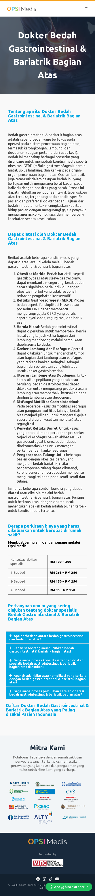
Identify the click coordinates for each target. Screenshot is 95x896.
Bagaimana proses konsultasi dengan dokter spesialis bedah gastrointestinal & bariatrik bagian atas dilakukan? (46, 663)
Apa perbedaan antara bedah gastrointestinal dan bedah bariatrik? (46, 637)
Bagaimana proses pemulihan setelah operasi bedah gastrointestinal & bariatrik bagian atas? (46, 692)
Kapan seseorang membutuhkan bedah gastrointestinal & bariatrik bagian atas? (41, 649)
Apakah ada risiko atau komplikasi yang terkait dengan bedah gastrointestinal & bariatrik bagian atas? (47, 679)
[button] (47, 637)
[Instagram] (44, 878)
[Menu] (87, 9)
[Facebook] (38, 878)
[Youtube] (57, 878)
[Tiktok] (50, 878)
